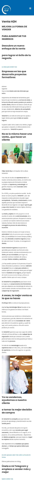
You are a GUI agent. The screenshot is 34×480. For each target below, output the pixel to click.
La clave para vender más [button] (9, 67)
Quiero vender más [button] (7, 479)
